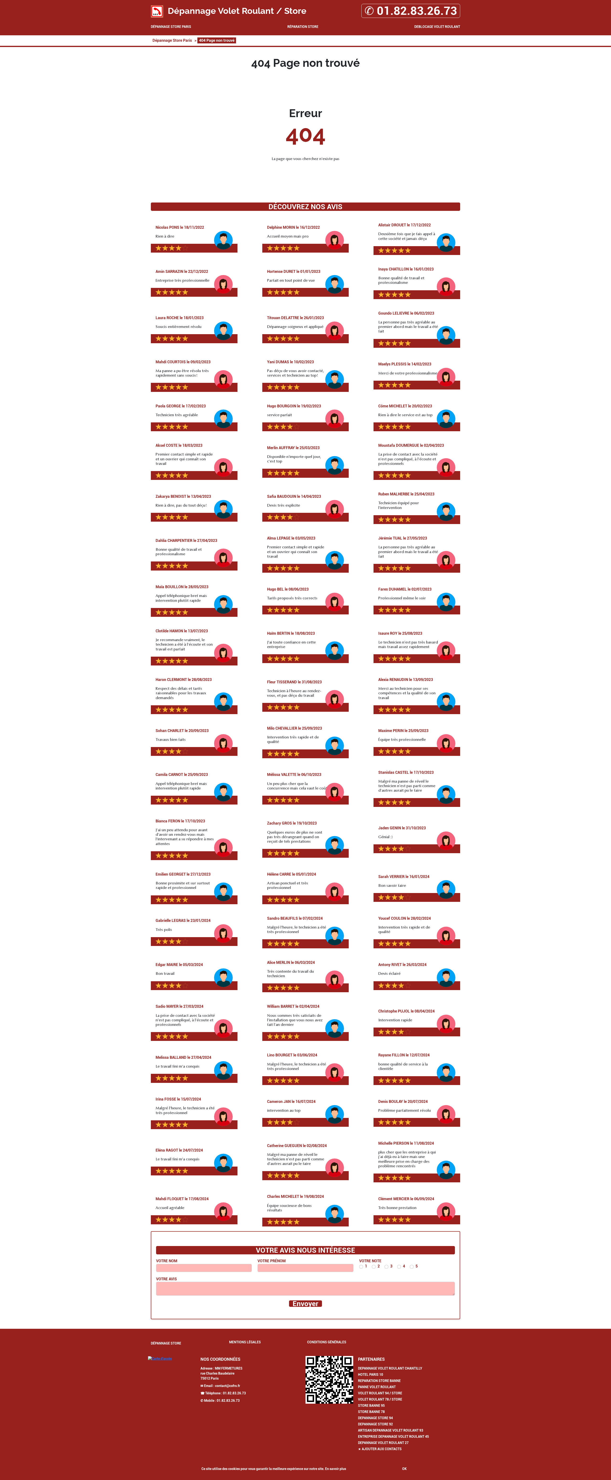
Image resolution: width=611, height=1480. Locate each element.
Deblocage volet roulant (437, 27)
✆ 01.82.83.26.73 (410, 11)
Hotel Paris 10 (370, 1374)
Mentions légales (245, 1342)
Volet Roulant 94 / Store (380, 1393)
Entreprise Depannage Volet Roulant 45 (393, 1436)
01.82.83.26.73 (234, 1393)
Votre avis (166, 1279)
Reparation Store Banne (379, 1381)
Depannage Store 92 (375, 1424)
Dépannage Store (166, 1343)
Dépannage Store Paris (171, 27)
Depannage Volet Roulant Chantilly (390, 1368)
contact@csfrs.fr (227, 1386)
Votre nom (166, 1261)
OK (404, 1469)
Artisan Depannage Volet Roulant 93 (390, 1430)
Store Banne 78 (371, 1412)
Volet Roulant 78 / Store (380, 1399)
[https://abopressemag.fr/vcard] (329, 1380)
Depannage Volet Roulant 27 (383, 1443)
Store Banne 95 (371, 1405)
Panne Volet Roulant (377, 1387)
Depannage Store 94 (375, 1418)
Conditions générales (326, 1342)
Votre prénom (272, 1261)
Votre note (370, 1261)
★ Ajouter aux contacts (380, 1449)
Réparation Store (302, 27)
